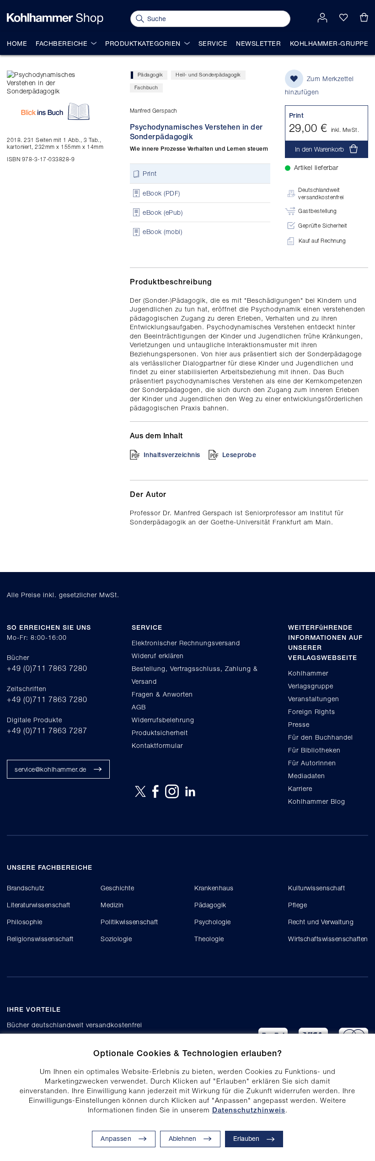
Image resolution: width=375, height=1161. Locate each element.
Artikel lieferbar (316, 167)
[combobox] (210, 19)
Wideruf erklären (158, 656)
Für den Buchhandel (320, 737)
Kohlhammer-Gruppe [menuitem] (329, 43)
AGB (139, 707)
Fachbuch (146, 87)
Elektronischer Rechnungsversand (186, 643)
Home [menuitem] (17, 43)
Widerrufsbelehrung (163, 720)
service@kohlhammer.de (50, 769)
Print (150, 174)
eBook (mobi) (162, 232)
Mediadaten (306, 775)
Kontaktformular (157, 745)
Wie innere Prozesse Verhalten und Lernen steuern (199, 149)
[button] (190, 1139)
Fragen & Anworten (162, 694)
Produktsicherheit (160, 732)
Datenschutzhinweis (248, 1110)
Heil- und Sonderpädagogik (208, 74)
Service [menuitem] (213, 43)
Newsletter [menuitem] (258, 43)
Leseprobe (239, 454)
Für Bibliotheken (314, 750)
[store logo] (55, 18)
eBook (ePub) (162, 212)
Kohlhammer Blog (316, 801)
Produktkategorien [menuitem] (143, 43)
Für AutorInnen (312, 763)
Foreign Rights (311, 711)
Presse (299, 724)
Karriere (300, 788)
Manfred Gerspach (153, 110)
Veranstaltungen (313, 699)
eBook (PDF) (161, 193)
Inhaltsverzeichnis (172, 454)
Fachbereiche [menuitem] (61, 43)
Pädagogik (150, 74)
